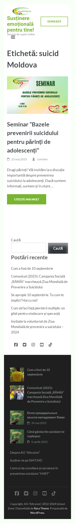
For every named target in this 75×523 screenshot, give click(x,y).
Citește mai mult (26, 199)
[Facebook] (16, 344)
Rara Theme (41, 508)
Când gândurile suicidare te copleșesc (45, 434)
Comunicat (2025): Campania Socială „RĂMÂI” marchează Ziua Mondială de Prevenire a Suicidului (39, 281)
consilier (42, 159)
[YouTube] (42, 344)
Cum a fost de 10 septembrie (32, 268)
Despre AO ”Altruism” (25, 452)
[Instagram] (33, 344)
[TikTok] (50, 344)
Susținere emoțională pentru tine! (20, 24)
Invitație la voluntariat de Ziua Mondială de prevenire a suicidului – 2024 (37, 326)
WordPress (37, 512)
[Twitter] (25, 344)
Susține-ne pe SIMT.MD (26, 460)
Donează (54, 21)
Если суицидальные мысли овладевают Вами (46, 415)
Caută (16, 240)
